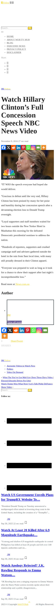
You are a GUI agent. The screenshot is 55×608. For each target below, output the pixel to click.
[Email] (38, 147)
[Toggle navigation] (2, 31)
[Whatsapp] (28, 147)
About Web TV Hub (18, 40)
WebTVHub (23, 604)
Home (10, 36)
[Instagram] (33, 147)
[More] (44, 147)
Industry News (16, 46)
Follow (6, 3)
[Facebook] (3, 147)
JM (5, 89)
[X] (8, 147)
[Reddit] (13, 147)
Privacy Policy (16, 49)
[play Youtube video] (27, 165)
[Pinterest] (23, 147)
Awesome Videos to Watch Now (21, 366)
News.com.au (22, 284)
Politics (10, 369)
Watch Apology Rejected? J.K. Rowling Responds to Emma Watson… (22, 570)
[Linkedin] (18, 147)
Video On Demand (15, 372)
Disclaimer (14, 52)
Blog (10, 43)
